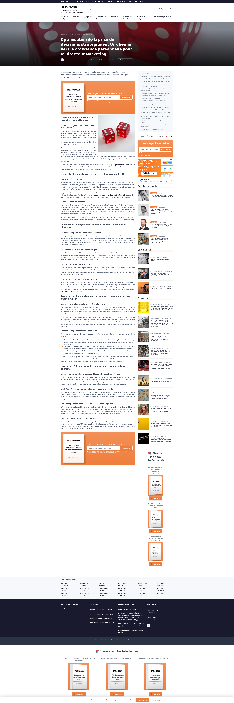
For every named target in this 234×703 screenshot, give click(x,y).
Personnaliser (156, 700)
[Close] (150, 338)
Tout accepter (142, 700)
